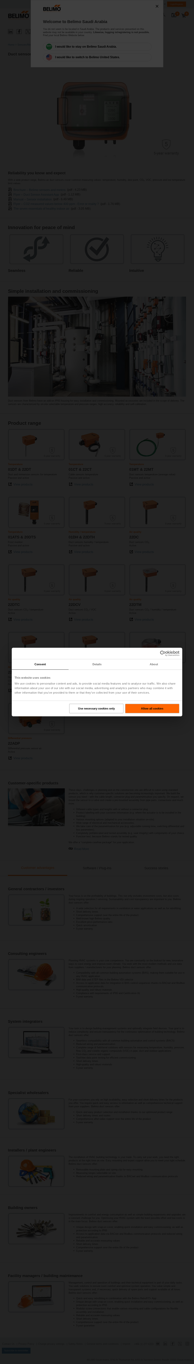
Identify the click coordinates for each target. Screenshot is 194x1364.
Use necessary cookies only (96, 708)
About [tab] (154, 664)
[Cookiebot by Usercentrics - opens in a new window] (162, 653)
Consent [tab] (40, 664)
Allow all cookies (152, 708)
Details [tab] (97, 664)
